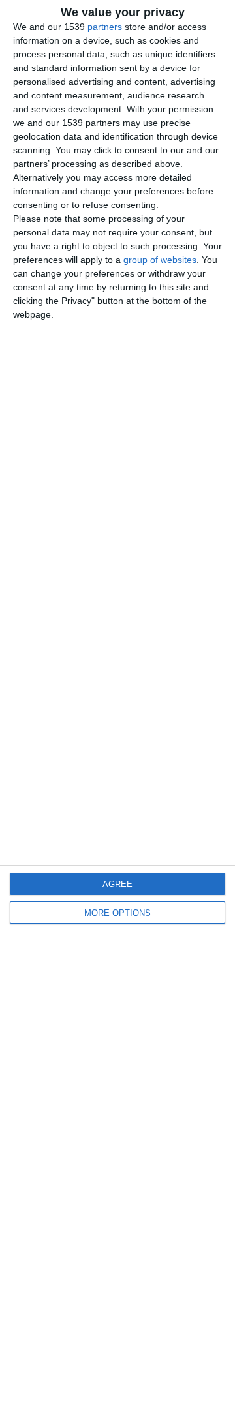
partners (104, 26)
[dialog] (117, 711)
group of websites (159, 259)
